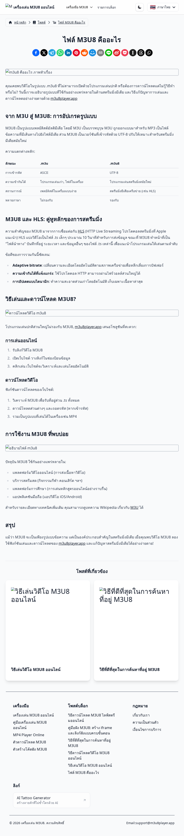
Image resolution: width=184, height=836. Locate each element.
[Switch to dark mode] (140, 7)
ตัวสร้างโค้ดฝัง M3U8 (30, 749)
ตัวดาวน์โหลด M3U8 (29, 742)
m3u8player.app (63, 98)
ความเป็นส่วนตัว (145, 722)
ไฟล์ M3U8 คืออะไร (83, 772)
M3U (134, 507)
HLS (81, 231)
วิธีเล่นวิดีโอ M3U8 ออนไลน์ (90, 765)
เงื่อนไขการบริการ (147, 729)
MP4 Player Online (28, 734)
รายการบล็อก (106, 7)
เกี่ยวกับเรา (141, 715)
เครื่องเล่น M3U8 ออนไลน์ (33, 715)
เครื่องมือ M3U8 (77, 7)
